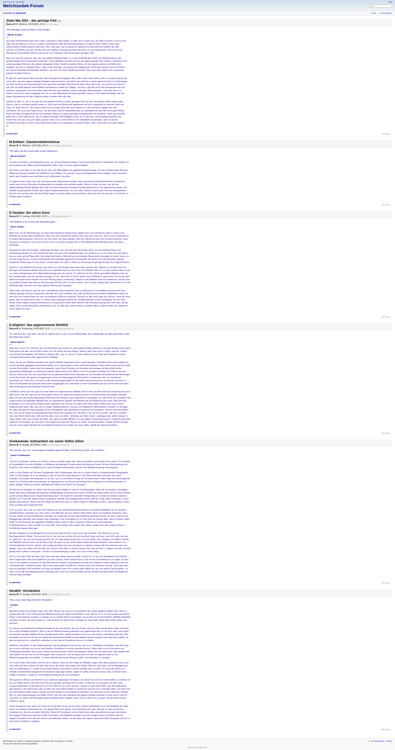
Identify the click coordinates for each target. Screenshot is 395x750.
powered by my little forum (197, 747)
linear (374, 13)
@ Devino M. (66, 145)
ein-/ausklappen (386, 13)
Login (390, 2)
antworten (13, 133)
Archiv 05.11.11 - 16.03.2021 (13, 2)
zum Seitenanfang (377, 741)
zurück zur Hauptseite (15, 13)
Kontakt (389, 741)
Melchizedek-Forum (23, 5)
